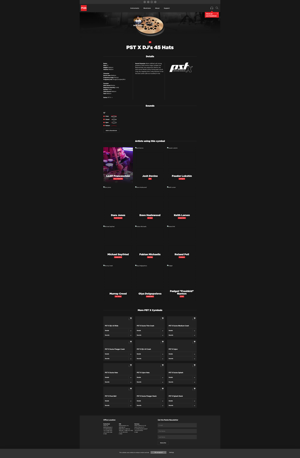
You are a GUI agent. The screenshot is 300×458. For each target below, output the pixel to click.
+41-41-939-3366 (107, 432)
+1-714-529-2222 (123, 432)
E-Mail (105, 433)
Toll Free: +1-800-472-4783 (126, 430)
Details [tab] (107, 330)
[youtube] (152, 2)
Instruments (134, 8)
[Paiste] (84, 8)
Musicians (147, 8)
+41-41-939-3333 (107, 430)
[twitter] (155, 2)
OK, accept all (158, 452)
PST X (109, 97)
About (157, 8)
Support (167, 8)
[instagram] (144, 2)
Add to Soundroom (111, 130)
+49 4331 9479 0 (138, 430)
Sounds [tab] (107, 335)
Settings (171, 452)
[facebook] (148, 2)
